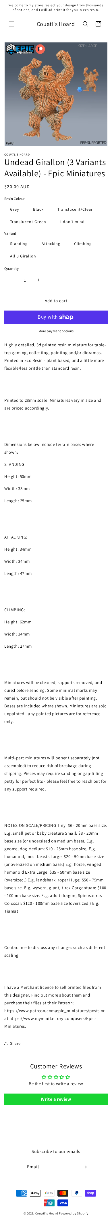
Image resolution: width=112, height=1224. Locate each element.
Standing (19, 243)
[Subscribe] (84, 1167)
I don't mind (72, 221)
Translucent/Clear (75, 209)
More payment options (56, 331)
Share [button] (15, 1043)
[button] (11, 24)
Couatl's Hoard (46, 1213)
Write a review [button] (56, 1099)
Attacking (51, 243)
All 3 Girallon (23, 256)
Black (38, 209)
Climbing (83, 243)
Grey (14, 209)
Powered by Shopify (73, 1213)
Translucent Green (28, 221)
